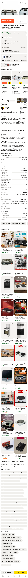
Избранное (14, 576)
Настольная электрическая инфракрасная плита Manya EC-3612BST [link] (6, 318)
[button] (7, 21)
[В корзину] (9, 83)
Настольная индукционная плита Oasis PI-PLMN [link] (6, 386)
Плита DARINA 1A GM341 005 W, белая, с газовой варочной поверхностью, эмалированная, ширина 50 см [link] (7, 341)
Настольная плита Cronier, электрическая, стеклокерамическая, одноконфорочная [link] (20, 318)
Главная (3, 576)
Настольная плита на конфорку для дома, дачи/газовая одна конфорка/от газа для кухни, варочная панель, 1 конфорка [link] (20, 386)
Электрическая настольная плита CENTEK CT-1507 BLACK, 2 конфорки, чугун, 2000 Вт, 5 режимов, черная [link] (20, 250)
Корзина (19, 576)
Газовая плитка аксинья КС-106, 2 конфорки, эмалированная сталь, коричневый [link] (6, 88)
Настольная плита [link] (5, 455)
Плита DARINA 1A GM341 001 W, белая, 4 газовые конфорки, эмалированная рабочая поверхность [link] (20, 341)
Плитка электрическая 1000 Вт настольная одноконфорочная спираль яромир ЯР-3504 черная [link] (7, 273)
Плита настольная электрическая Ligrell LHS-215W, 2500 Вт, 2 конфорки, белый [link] (20, 295)
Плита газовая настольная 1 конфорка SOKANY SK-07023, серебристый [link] (6, 250)
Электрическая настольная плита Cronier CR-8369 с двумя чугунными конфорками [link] (7, 364)
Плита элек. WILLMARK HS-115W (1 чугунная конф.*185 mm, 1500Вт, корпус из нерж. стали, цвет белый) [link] (20, 433)
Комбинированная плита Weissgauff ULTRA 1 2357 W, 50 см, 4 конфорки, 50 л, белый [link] (7, 295)
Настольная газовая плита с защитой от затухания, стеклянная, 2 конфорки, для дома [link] (7, 409)
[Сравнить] (20, 3)
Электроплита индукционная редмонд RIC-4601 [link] (20, 456)
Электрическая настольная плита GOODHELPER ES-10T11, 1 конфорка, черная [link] (20, 273)
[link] (14, 472)
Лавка (8, 576)
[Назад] (3, 3)
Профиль (25, 576)
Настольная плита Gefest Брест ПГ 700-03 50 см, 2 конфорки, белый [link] (16, 88)
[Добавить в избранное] (23, 3)
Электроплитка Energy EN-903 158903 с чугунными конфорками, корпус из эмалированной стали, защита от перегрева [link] (20, 364)
